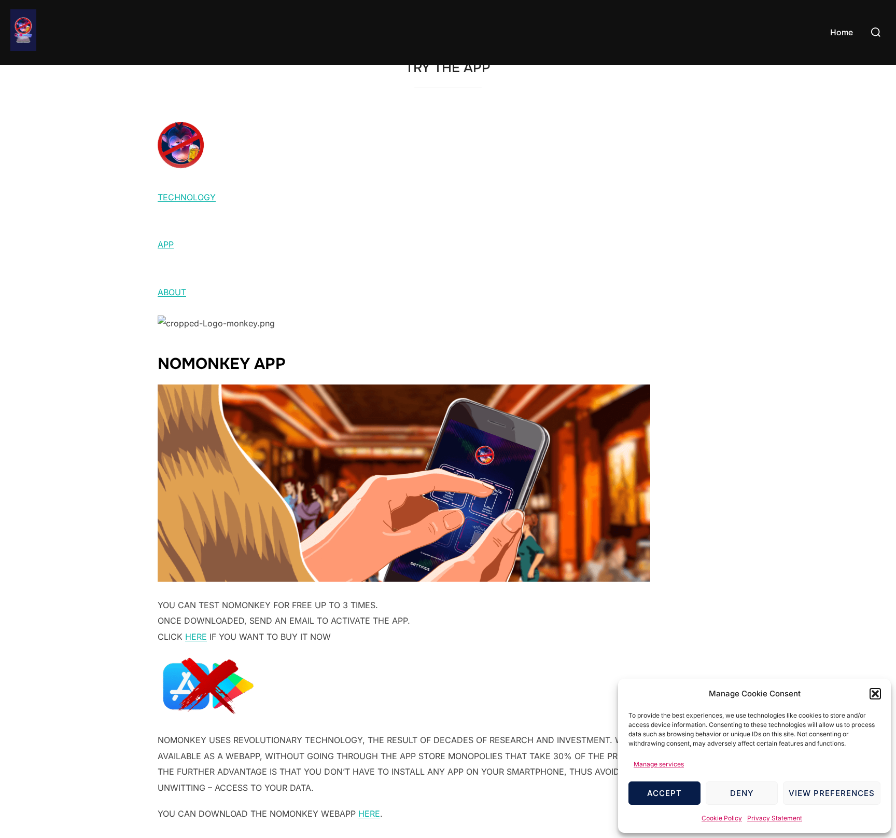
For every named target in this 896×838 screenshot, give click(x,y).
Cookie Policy (722, 818)
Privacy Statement (774, 818)
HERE (196, 636)
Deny (741, 793)
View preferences (832, 793)
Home (841, 32)
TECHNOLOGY (187, 197)
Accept (664, 793)
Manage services (659, 764)
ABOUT (172, 292)
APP (166, 244)
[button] (875, 694)
